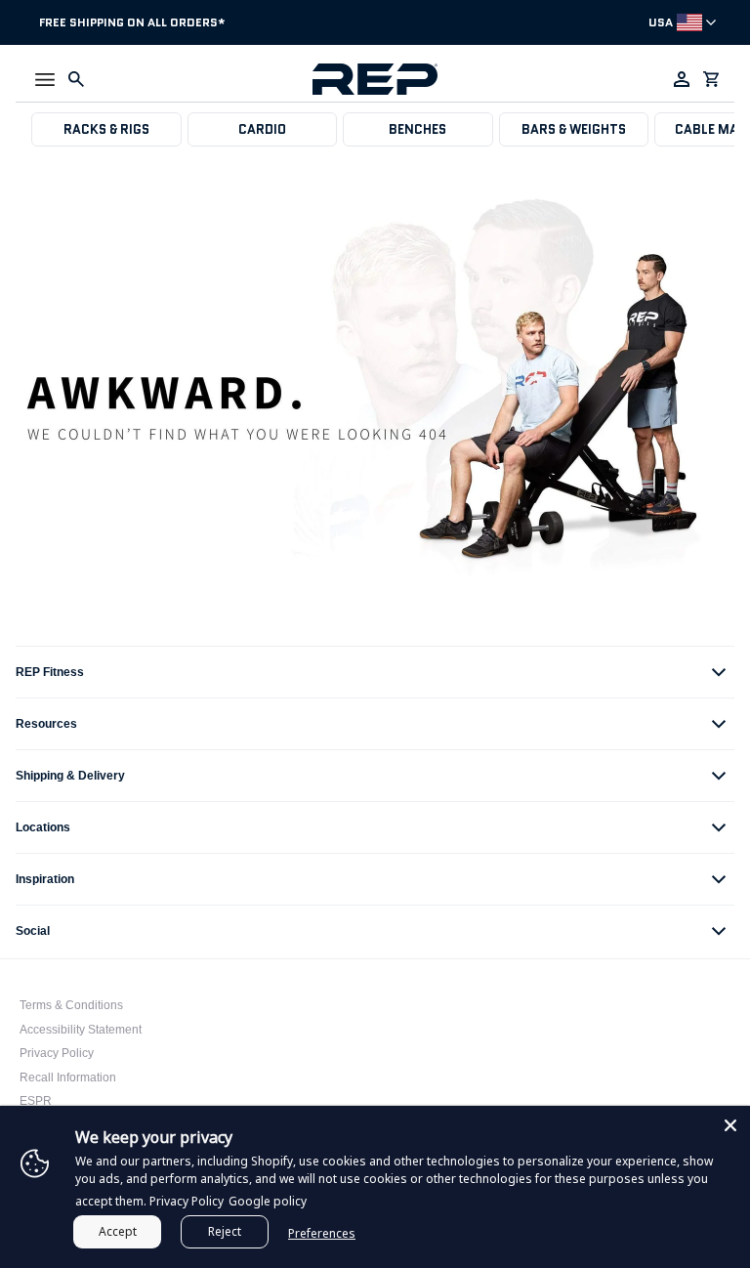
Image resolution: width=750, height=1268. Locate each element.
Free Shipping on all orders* (132, 22)
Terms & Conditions (71, 1005)
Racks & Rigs (106, 129)
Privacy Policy (57, 1053)
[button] (45, 79)
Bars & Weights (573, 129)
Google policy (268, 1201)
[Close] (730, 1125)
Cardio (262, 129)
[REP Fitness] (375, 79)
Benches (417, 129)
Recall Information (68, 1077)
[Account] (681, 79)
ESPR (36, 1101)
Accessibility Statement (81, 1029)
